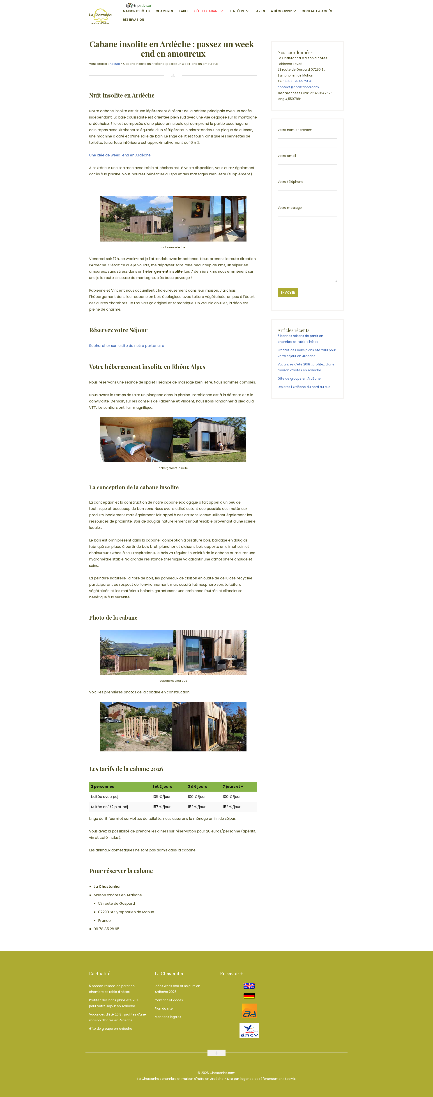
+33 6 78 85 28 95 (299, 81)
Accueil (115, 64)
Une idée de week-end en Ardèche (120, 155)
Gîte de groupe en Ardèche (299, 378)
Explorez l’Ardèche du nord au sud (304, 387)
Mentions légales (168, 1017)
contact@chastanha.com (298, 87)
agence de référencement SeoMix (268, 1078)
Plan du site (164, 1008)
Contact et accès (169, 1000)
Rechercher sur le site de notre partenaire (126, 345)
